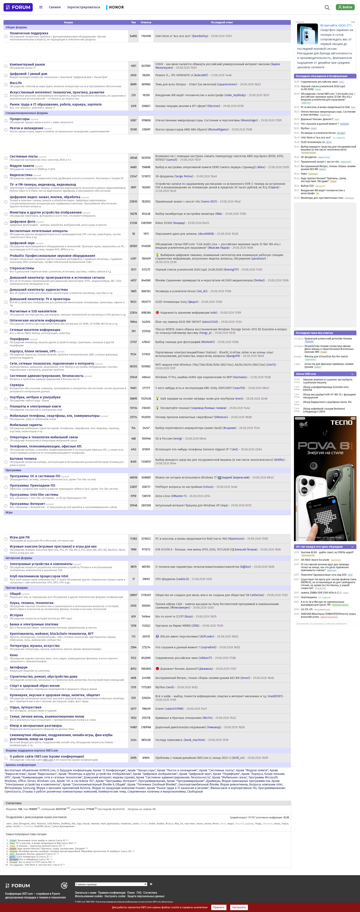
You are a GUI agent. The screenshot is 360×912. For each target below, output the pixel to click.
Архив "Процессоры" (142, 770)
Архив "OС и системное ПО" (75, 781)
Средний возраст (238, 817)
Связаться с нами (85, 893)
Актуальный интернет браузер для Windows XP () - (203, 505)
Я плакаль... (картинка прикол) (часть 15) (39, 846)
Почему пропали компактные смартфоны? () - (203, 417)
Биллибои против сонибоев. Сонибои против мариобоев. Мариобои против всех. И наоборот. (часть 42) (75, 851)
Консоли (13, 851)
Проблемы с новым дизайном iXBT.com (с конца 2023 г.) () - (211, 758)
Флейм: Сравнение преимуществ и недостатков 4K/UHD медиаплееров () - (222, 280)
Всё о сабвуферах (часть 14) (34, 859)
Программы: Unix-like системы (34, 495)
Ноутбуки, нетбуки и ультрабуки (35, 397)
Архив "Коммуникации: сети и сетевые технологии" (47, 777)
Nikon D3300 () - (182, 223)
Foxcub (86, 823)
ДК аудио (14, 859)
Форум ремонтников (234, 784)
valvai (9, 826)
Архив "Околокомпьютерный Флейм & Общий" (94, 784)
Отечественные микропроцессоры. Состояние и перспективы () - (218, 120)
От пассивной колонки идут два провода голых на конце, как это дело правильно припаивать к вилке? (325, 567)
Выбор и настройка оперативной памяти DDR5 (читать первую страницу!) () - (222, 167)
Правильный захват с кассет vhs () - (198, 201)
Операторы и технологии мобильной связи (44, 437)
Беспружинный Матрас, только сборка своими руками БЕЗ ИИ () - (214, 678)
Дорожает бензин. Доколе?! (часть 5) (36, 854)
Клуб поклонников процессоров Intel (39, 576)
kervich (144, 823)
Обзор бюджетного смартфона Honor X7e (327, 402)
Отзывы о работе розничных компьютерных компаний (59, 791)
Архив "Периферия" (226, 774)
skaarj (277, 823)
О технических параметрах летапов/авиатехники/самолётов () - (214, 567)
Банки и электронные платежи (34, 624)
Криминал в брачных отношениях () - (195, 718)
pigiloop (249, 823)
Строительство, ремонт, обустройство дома (44, 676)
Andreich (41, 823)
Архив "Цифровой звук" (195, 774)
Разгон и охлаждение (26, 128)
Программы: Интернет (27, 504)
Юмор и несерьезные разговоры (36, 726)
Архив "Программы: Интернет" (116, 781)
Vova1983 (38, 826)
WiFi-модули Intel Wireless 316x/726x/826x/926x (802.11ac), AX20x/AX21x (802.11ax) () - (216, 366)
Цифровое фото (22, 222)
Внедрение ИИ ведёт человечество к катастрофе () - (212, 95)
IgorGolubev (113, 823)
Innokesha (126, 823)
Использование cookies (89, 896)
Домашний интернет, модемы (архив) (109, 777)
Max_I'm (179, 823)
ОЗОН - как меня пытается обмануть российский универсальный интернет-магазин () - (217, 66)
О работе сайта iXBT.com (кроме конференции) (47, 756)
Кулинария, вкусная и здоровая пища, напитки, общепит (55, 695)
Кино (14, 655)
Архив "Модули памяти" (252, 770)
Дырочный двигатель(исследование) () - (200, 727)
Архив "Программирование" (186, 781)
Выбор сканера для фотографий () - (196, 342)
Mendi (215, 823)
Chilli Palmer (53, 823)
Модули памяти (22, 166)
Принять (218, 907)
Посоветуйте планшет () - (205, 408)
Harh (103, 823)
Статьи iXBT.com (306, 373)
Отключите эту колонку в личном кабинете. (321, 623)
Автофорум (19, 667)
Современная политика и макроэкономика (157, 791)
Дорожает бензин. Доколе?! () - (198, 669)
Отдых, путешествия (25, 707)
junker (136, 823)
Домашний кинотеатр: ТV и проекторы (40, 299)
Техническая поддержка (29, 33)
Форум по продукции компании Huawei (118, 788)
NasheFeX (118, 809)
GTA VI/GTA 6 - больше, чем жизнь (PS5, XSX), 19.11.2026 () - (218, 549)
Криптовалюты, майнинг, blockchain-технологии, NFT (52, 634)
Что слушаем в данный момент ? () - (197, 647)
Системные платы (24, 156)
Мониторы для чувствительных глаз (322, 197)
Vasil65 (16, 826)
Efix (73, 823)
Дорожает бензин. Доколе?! (317, 119)
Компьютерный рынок (27, 64)
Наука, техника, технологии (32, 603)
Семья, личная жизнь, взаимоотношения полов (47, 716)
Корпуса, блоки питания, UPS (33, 351)
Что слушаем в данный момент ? (320, 123)
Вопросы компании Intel (265, 784)
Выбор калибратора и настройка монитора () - (200, 214)
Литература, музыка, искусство (35, 646)
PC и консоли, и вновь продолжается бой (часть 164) (44, 843)
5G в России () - (180, 438)
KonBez (160, 823)
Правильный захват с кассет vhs (320, 161)
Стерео (13, 840)
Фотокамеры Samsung (20, 788)
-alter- (9, 823)
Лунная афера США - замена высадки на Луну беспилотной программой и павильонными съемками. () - (217, 605)
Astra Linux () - (182, 496)
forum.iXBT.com (154, 901)
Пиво (304, 173)
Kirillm (152, 823)
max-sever (190, 823)
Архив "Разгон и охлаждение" (177, 770)
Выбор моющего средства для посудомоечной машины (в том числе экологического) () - (221, 461)
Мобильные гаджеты (26, 425)
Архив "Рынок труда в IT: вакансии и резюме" (178, 788)
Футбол (305, 128)
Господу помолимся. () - (191, 740)
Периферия (19, 339)
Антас (48, 826)
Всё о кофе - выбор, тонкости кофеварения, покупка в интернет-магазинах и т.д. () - (220, 698)
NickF (223, 823)
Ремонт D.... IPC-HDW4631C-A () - (193, 75)
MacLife (16, 83)
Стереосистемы (22, 268)
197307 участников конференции (265, 817)
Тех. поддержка (16, 865)
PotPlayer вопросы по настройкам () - (196, 487)
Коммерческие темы (112, 791)
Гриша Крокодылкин (63, 826)
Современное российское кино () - (195, 658)
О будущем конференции (74, 770)
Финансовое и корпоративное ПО (233, 788)
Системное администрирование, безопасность (46, 376)
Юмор (12, 846)
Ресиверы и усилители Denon (318, 133)
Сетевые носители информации (35, 330)
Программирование (151, 781)
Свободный (195, 791)
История (16, 615)
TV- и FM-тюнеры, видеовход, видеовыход (43, 184)
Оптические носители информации (38, 320)
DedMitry (65, 823)
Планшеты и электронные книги (35, 406)
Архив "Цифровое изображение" (155, 774)
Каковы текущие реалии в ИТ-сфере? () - (199, 106)
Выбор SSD (307, 185)
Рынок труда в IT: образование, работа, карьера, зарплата (56, 104)
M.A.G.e (170, 823)
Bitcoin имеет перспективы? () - (199, 636)
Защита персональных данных (145, 896)
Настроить (239, 907)
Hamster (95, 823)
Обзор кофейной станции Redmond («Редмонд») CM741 (324, 410)
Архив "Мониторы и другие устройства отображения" (94, 774)
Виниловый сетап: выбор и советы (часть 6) (41, 840)
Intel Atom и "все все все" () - (193, 36)
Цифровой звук (22, 243)
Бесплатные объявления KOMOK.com (30, 770)
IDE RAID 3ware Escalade (315, 559)
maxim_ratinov (203, 823)
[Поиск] (327, 7)
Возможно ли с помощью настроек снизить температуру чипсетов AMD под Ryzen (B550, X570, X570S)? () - (219, 158)
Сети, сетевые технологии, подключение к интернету (52, 363)
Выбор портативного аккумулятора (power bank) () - (207, 428)
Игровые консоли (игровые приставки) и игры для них (53, 546)
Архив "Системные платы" (217, 770)
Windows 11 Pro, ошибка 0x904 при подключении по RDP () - (213, 377)
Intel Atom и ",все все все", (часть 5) (43, 865)
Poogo (258, 823)
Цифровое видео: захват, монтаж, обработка (45, 197)
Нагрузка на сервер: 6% (142, 809)
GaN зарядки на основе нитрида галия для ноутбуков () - (213, 398)
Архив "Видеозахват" (42, 774)
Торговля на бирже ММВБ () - (189, 625)
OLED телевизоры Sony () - (188, 302)
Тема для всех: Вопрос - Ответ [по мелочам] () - (208, 84)
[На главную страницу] (18, 7)
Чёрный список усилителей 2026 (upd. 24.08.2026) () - (208, 269)
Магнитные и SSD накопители (33, 311)
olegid (230, 823)
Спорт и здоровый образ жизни (35, 686)
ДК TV (12, 857)
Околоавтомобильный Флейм (198, 784)
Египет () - (181, 709)
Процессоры (20, 119)
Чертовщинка (309, 597)
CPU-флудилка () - (183, 579)
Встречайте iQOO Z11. (336, 25)
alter (33, 823)
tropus (285, 823)
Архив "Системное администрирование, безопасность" (173, 777)
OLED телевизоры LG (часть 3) (32, 856)
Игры (12, 843)
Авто (12, 854)
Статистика (150, 893)
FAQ (139, 893)
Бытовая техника (23, 459)
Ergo (79, 823)
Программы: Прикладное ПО (32, 485)
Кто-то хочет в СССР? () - (185, 616)
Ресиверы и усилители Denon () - (193, 291)
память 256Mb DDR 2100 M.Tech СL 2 (321, 592)
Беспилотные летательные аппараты (39, 231)
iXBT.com (48, 759)
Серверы (17, 385)
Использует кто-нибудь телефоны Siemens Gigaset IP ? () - (208, 449)
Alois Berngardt (22, 823)
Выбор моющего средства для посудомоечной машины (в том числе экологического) (328, 148)
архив (34, 119)
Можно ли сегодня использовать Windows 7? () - (214, 477)
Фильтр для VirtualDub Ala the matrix (326, 356)
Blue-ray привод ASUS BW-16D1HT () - (198, 322)
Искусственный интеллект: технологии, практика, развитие (57, 92)
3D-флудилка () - (186, 176)
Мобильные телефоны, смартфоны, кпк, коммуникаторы (55, 416)
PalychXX (239, 823)
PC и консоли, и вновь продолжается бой (325, 107)
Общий (15, 594)
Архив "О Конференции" (109, 770)
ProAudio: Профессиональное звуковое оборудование (52, 256)
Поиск (131, 893)
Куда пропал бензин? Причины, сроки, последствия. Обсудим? (51, 848)
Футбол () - (176, 687)
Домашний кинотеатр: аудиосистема (39, 290)
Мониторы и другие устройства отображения (46, 212)
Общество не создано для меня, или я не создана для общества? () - (221, 595)
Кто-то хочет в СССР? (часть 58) (35, 862)
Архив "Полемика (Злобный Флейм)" (152, 784)
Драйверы (213, 781)
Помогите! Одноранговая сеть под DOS (324, 574)
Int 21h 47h (307, 609)
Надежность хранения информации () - (200, 312)
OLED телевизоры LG (313, 142)
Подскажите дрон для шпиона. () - (196, 234)
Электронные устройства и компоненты (41, 564)
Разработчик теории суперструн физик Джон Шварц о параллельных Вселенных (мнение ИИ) (329, 349)
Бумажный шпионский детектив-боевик (328, 338)
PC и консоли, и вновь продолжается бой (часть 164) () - (211, 538)
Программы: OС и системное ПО (35, 476)
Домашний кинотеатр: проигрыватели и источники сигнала (57, 278)
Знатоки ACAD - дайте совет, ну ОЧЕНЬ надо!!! (327, 552)
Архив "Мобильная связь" (229, 777)
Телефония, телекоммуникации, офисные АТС (46, 446)
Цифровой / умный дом (28, 74)
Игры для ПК (20, 537)
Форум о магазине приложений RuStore (63, 788)
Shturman (268, 823)
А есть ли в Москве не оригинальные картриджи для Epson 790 (322, 603)
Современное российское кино (319, 81)
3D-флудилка (309, 157)
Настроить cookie (115, 896)
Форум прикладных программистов (246, 781)
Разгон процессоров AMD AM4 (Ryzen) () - (203, 129)
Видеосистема (21, 175)
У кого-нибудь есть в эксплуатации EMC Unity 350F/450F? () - (212, 388)
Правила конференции (111, 893)
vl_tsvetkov (27, 826)
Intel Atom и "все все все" (316, 137)
